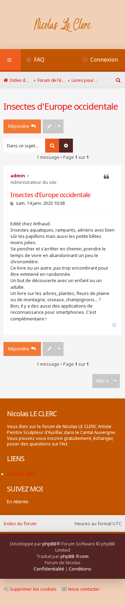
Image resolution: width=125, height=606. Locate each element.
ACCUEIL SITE (21, 474)
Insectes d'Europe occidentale (60, 106)
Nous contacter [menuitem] (84, 589)
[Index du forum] (63, 25)
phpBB (49, 544)
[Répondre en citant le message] (106, 176)
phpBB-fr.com (74, 556)
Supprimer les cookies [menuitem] (33, 589)
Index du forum (19, 523)
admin (17, 175)
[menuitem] (35, 60)
